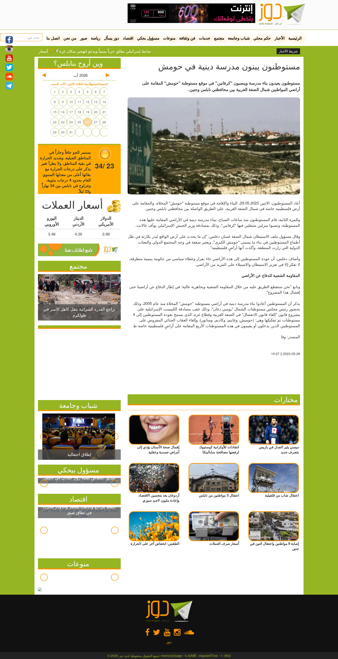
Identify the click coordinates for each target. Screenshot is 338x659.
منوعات (169, 38)
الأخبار (280, 38)
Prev (44, 297)
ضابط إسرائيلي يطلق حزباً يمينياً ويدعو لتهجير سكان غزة (123, 51)
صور (83, 38)
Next (114, 297)
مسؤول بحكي (148, 38)
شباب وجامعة (239, 38)
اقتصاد (128, 38)
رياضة (95, 38)
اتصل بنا (53, 38)
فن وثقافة (187, 38)
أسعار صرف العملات (49, 51)
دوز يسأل (111, 38)
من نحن (69, 38)
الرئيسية (295, 38)
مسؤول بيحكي (78, 469)
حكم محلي (262, 38)
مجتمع (219, 38)
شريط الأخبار (288, 51)
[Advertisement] (79, 363)
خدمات (204, 38)
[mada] (191, 11)
